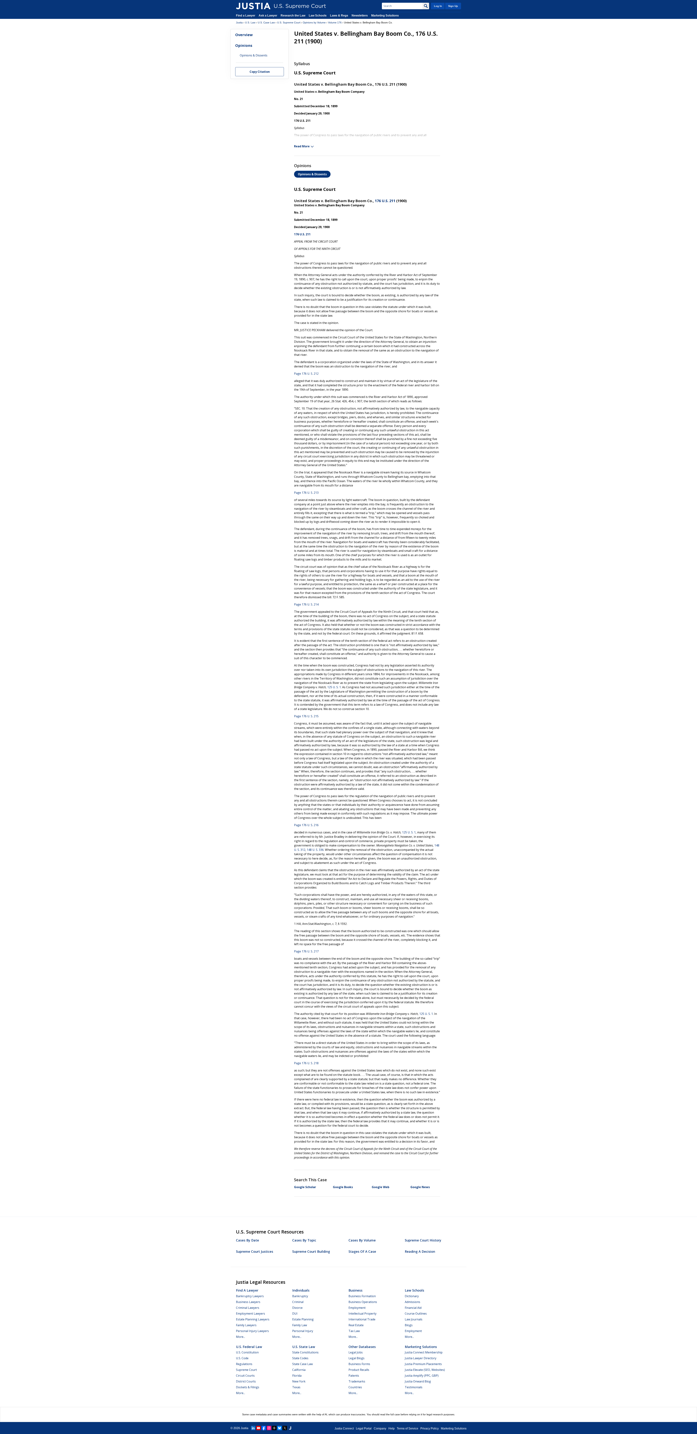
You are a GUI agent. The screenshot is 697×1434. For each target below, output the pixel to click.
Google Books (343, 1187)
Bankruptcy (300, 1296)
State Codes (300, 1358)
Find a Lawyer (245, 15)
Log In (438, 6)
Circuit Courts (245, 1376)
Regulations (244, 1364)
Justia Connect (344, 1428)
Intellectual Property (362, 1314)
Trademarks (356, 1381)
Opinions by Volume (314, 22)
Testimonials (413, 1387)
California (298, 1370)
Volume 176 (335, 22)
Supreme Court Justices (254, 1251)
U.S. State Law (303, 1347)
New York (298, 1381)
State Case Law (302, 1364)
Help (391, 1428)
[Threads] (274, 1428)
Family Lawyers (246, 1325)
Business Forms (359, 1364)
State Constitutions (305, 1352)
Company (380, 1428)
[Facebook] (264, 1428)
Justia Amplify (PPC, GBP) (422, 1376)
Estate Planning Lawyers (252, 1319)
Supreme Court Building (311, 1251)
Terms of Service (407, 1428)
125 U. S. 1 (334, 687)
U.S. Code (242, 1358)
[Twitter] (285, 1428)
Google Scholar (305, 1187)
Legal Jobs (355, 1352)
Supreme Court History (423, 1240)
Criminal (297, 1302)
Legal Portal (364, 1428)
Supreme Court (246, 1370)
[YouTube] (258, 1428)
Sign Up (453, 6)
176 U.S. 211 (385, 200)
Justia (239, 22)
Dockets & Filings (247, 1387)
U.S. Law (250, 22)
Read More (302, 146)
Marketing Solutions (385, 15)
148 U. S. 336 (315, 850)
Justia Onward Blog (418, 1381)
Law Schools (318, 15)
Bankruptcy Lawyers (250, 1296)
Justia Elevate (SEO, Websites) (425, 1370)
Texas (296, 1387)
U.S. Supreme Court (288, 22)
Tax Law (354, 1331)
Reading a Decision (420, 1251)
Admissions (412, 1302)
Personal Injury (302, 1331)
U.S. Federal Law (249, 1347)
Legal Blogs (356, 1358)
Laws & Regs (339, 15)
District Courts (246, 1381)
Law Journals (413, 1319)
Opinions (243, 45)
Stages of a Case (362, 1251)
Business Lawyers (248, 1302)
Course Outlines (416, 1314)
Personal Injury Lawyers (252, 1331)
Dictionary (412, 1296)
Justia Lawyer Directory (420, 1358)
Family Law (299, 1325)
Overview (244, 34)
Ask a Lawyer (268, 15)
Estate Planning (303, 1319)
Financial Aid (413, 1308)
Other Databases (362, 1347)
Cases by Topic (304, 1240)
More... (240, 1337)
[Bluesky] (279, 1428)
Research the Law (293, 15)
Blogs (409, 1325)
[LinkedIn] (253, 1428)
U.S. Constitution (247, 1352)
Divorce (297, 1308)
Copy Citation (260, 72)
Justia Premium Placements (423, 1364)
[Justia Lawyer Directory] (290, 1428)
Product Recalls (358, 1370)
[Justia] (253, 6)
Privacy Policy (429, 1428)
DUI (294, 1314)
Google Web (380, 1187)
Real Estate (356, 1325)
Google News (420, 1187)
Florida (296, 1376)
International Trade (361, 1319)
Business (355, 1290)
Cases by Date (247, 1240)
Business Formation (362, 1296)
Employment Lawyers (250, 1314)
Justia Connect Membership (424, 1352)
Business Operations (362, 1302)
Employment (357, 1308)
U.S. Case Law (266, 22)
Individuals (300, 1290)
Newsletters (360, 15)
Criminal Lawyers (247, 1308)
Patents (353, 1376)
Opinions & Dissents (312, 174)
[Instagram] (269, 1428)
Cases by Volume (362, 1240)
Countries (355, 1387)
